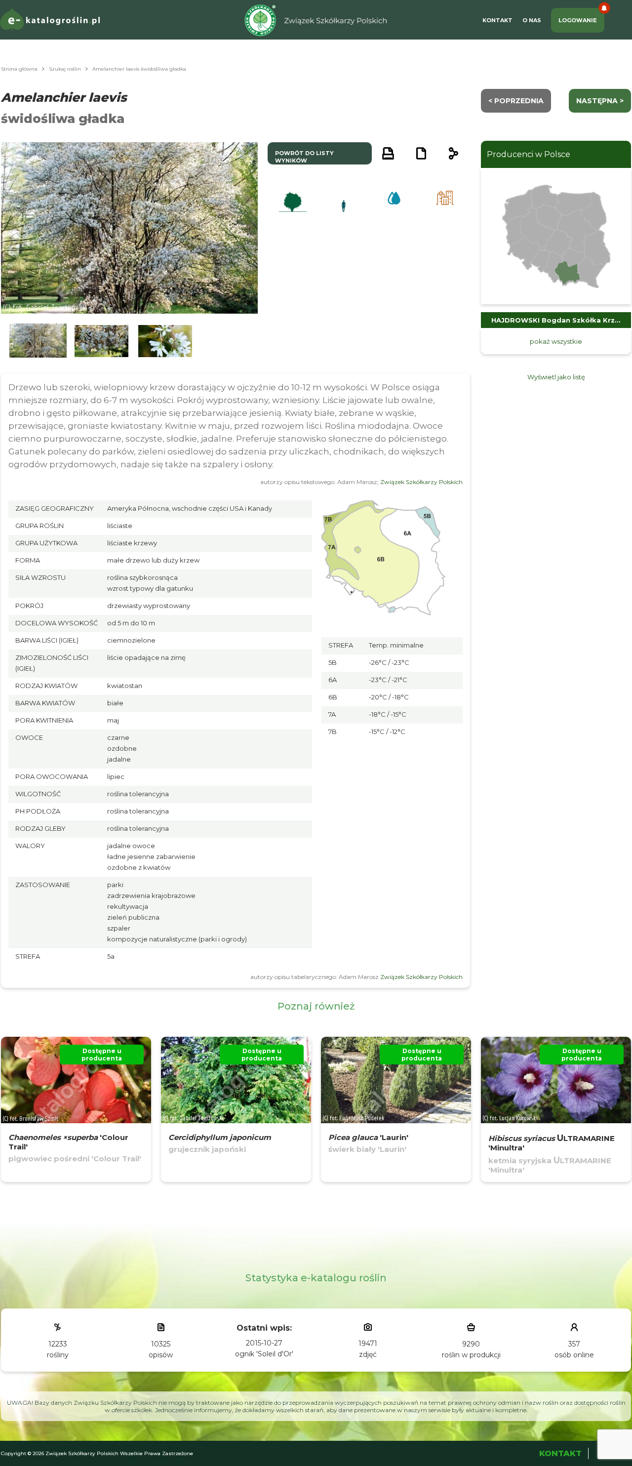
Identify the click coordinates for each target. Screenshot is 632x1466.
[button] (38, 341)
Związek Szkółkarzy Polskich (421, 482)
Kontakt (497, 20)
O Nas (531, 20)
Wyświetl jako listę (556, 377)
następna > (600, 100)
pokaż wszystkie (556, 341)
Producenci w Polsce (528, 154)
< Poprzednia (516, 100)
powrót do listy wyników (304, 157)
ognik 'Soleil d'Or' (264, 1353)
